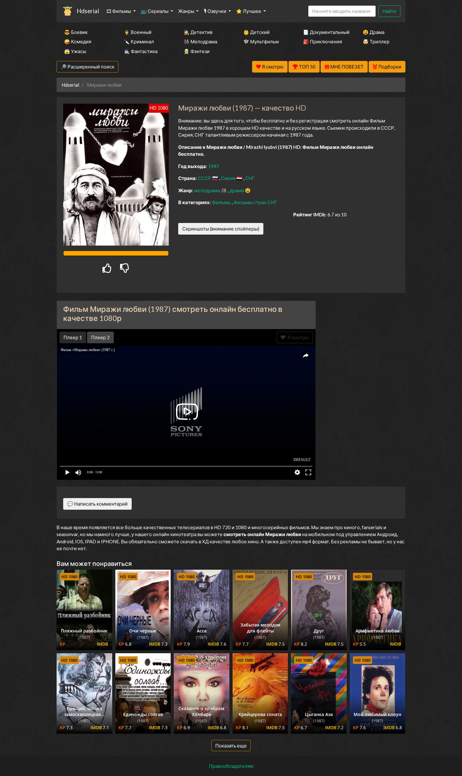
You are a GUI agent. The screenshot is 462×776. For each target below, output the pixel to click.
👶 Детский (256, 32)
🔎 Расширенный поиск (87, 66)
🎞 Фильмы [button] (119, 11)
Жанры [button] (186, 11)
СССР (205, 178)
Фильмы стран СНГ (255, 202)
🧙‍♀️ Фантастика (140, 51)
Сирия (228, 178)
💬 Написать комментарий (97, 504)
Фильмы (222, 202)
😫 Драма (373, 32)
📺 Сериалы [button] (155, 11)
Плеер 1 (72, 337)
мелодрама (207, 190)
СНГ (250, 178)
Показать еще (231, 745)
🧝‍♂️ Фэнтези (197, 51)
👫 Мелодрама (200, 41)
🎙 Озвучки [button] (215, 11)
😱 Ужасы (75, 51)
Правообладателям (231, 766)
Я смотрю (297, 337)
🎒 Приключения (322, 41)
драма (237, 190)
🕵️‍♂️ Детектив (198, 32)
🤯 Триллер (376, 41)
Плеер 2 (100, 337)
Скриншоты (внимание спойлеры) (220, 228)
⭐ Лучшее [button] (249, 11)
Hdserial (88, 10)
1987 (213, 166)
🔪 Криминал (139, 41)
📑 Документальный (324, 32)
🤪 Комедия (77, 41)
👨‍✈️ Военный (137, 32)
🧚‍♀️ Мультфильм (261, 41)
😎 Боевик (76, 32)
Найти (389, 11)
